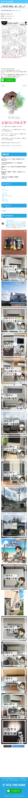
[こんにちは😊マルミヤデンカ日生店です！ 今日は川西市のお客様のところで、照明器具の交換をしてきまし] (14, 731)
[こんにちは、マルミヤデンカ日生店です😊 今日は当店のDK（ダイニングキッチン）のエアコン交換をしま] (14, 319)
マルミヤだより (5, 190)
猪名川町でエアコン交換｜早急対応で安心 (13, 159)
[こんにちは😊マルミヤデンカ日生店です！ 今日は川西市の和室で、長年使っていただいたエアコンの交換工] (14, 680)
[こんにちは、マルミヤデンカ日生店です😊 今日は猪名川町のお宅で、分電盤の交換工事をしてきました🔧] (14, 628)
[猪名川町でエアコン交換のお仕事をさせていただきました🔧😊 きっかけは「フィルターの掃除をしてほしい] (14, 448)
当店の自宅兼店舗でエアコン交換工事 (11, 163)
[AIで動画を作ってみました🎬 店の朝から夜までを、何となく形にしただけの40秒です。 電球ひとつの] (14, 293)
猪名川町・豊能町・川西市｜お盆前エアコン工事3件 (13, 172)
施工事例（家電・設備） (7, 195)
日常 (3, 197)
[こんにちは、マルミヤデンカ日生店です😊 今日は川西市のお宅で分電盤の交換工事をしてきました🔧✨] (14, 577)
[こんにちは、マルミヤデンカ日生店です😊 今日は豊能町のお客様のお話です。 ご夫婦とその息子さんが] (14, 345)
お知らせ (4, 188)
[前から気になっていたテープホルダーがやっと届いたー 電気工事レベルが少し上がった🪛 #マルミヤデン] (14, 242)
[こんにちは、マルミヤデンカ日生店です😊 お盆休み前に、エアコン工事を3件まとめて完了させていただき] (14, 371)
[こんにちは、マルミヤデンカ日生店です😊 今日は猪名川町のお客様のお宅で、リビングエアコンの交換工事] (14, 268)
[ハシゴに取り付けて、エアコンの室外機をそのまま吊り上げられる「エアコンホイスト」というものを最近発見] (14, 602)
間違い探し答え (16, 10)
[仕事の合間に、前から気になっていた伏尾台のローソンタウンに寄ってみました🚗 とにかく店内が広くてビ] (14, 525)
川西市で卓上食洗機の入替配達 (9, 177)
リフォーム (4, 192)
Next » (24, 85)
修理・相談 (4, 194)
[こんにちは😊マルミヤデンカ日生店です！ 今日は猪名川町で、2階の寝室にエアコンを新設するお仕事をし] (14, 705)
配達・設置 (4, 199)
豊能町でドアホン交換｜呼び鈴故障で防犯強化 (13, 167)
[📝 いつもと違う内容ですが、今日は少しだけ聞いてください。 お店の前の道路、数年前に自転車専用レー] (14, 499)
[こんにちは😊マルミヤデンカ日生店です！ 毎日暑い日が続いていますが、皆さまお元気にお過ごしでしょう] (14, 551)
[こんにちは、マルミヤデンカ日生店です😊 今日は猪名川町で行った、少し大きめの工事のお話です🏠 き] (14, 422)
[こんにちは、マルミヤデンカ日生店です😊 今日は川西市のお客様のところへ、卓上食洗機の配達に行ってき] (14, 396)
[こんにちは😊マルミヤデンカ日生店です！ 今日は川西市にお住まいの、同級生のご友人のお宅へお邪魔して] (14, 654)
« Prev (3, 85)
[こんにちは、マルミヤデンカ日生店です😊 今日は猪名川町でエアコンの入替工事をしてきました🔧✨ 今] (14, 474)
